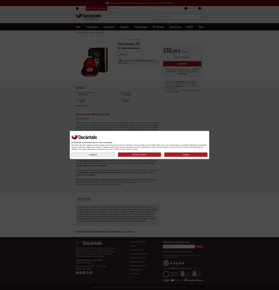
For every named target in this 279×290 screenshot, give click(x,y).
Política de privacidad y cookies (126, 149)
